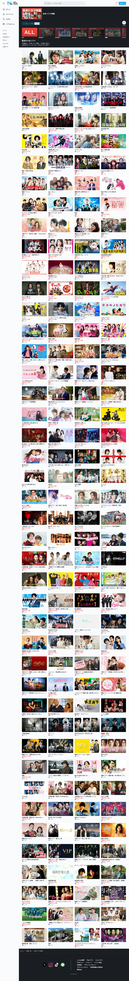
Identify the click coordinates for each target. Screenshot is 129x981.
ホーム (22, 951)
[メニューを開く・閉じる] (116, 3)
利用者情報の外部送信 (96, 967)
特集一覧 (28, 951)
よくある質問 (80, 960)
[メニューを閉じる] (3, 3)
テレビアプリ (99, 960)
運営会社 (79, 969)
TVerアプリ (90, 960)
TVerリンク (80, 962)
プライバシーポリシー (90, 965)
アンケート (89, 962)
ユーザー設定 (98, 962)
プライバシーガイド (82, 967)
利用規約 (79, 965)
